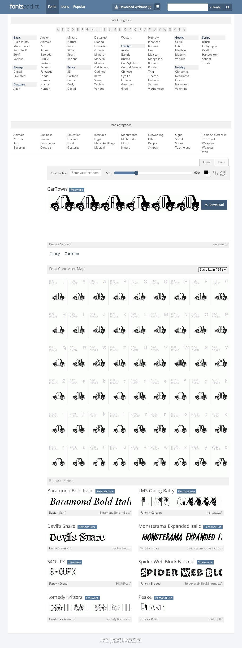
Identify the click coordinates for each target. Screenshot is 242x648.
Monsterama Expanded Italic (169, 526)
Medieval (181, 50)
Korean (153, 46)
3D (69, 71)
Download (216, 205)
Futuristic (100, 46)
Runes (71, 46)
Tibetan (153, 76)
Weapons (208, 143)
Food (70, 143)
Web (205, 152)
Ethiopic (126, 80)
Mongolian (155, 59)
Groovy (99, 50)
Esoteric (45, 67)
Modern (99, 59)
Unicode (153, 80)
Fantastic (46, 71)
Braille (44, 59)
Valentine (181, 88)
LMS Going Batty (156, 491)
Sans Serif (20, 50)
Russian (153, 67)
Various (18, 59)
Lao (150, 50)
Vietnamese (156, 88)
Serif (16, 54)
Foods (44, 76)
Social (179, 139)
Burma (125, 59)
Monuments (129, 135)
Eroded (99, 42)
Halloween (182, 84)
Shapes (153, 147)
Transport (208, 139)
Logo (97, 139)
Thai (151, 71)
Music (125, 143)
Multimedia (128, 139)
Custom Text (59, 173)
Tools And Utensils (214, 135)
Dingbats (19, 84)
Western (126, 37)
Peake (145, 597)
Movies (99, 63)
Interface (100, 135)
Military (72, 37)
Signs (70, 50)
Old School (101, 67)
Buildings (19, 147)
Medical (99, 147)
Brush (206, 42)
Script (206, 37)
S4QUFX (56, 561)
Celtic (178, 42)
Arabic (125, 50)
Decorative (182, 76)
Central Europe (131, 67)
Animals (45, 42)
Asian (44, 50)
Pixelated (19, 76)
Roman (152, 63)
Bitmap (18, 67)
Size (109, 173)
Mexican (153, 54)
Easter (179, 80)
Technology (182, 147)
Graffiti (206, 50)
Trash (206, 63)
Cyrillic (125, 76)
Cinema (45, 139)
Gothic (179, 37)
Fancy (71, 67)
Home (105, 639)
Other (152, 139)
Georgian (127, 84)
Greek (125, 88)
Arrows (18, 139)
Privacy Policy (132, 639)
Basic (17, 37)
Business (46, 135)
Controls (46, 147)
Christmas (182, 71)
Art (42, 46)
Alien (16, 88)
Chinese (126, 71)
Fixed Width (21, 42)
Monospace (21, 46)
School (206, 59)
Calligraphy (209, 46)
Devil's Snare (61, 526)
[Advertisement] (121, 108)
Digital (17, 71)
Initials (179, 46)
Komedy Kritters (64, 597)
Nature (72, 42)
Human (45, 88)
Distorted (100, 37)
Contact (116, 639)
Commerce (47, 143)
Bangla (125, 54)
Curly (70, 84)
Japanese (154, 42)
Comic (71, 80)
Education (73, 135)
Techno (99, 84)
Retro (97, 76)
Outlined (99, 71)
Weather (207, 147)
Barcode (46, 54)
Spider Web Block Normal (166, 561)
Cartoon (45, 63)
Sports (179, 143)
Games (45, 80)
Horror (44, 84)
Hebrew (153, 37)
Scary (98, 80)
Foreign (126, 46)
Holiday (180, 67)
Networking (155, 135)
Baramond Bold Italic (70, 491)
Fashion (72, 139)
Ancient (45, 37)
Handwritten (210, 54)
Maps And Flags (104, 143)
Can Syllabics (129, 63)
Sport (70, 54)
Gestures (73, 147)
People (152, 143)
